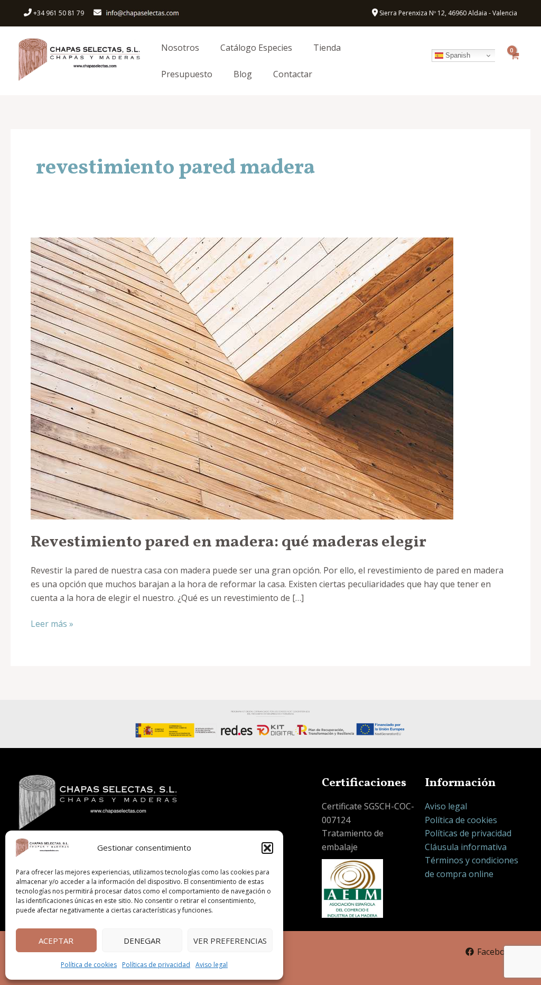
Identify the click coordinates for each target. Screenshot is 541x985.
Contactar (292, 74)
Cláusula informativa (466, 847)
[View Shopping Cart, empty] (514, 61)
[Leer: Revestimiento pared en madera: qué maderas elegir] (242, 378)
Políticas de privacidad (156, 964)
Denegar (142, 940)
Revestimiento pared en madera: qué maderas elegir (228, 542)
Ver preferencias (230, 940)
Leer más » (52, 623)
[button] (267, 848)
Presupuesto (186, 74)
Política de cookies (89, 964)
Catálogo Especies (256, 47)
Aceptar (56, 940)
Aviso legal (211, 964)
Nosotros (180, 47)
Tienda (327, 47)
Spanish (456, 55)
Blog (243, 74)
